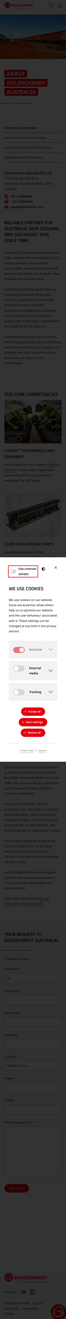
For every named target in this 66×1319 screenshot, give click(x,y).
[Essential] (49, 649)
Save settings (34, 722)
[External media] (49, 670)
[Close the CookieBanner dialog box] (55, 567)
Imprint (42, 750)
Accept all (34, 711)
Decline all (34, 732)
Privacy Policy (27, 750)
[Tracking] (49, 691)
